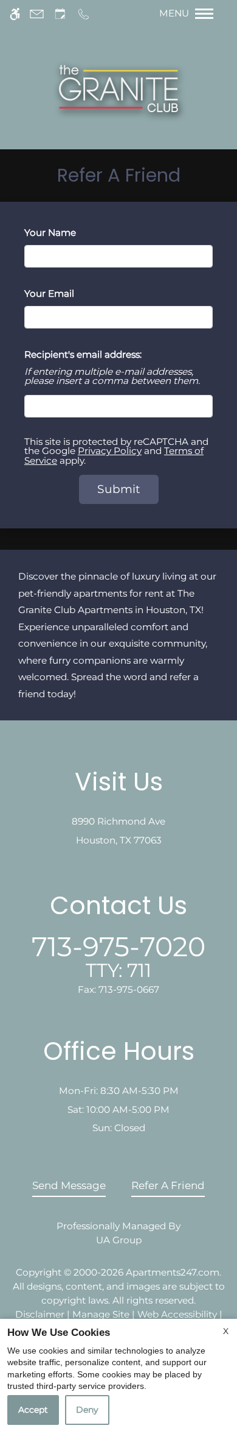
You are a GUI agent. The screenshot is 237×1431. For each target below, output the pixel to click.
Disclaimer (39, 1314)
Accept (33, 1409)
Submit (118, 489)
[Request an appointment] (60, 13)
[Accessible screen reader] (15, 13)
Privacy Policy (110, 450)
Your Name (69, 232)
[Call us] (83, 13)
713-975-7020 (118, 956)
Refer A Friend (168, 1185)
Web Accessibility (177, 1314)
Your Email (68, 293)
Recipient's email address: (83, 354)
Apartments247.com (172, 1272)
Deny (87, 1409)
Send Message (69, 1185)
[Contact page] (37, 13)
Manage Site (100, 1314)
